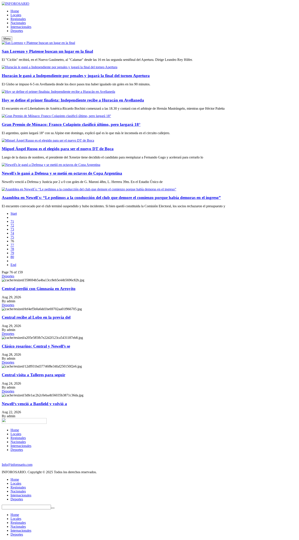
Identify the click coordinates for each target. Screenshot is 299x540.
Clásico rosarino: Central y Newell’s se (36, 346)
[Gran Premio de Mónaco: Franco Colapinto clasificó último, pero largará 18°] (56, 116)
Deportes (8, 276)
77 (12, 245)
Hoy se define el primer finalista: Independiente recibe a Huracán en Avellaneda (73, 100)
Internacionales (21, 446)
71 (12, 221)
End (13, 265)
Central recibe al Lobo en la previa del (36, 317)
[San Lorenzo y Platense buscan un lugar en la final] (38, 43)
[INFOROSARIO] (15, 3)
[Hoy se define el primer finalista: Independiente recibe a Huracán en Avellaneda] (58, 91)
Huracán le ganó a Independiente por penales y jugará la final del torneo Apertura (76, 75)
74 (12, 233)
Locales (16, 434)
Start (14, 213)
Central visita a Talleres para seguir (33, 375)
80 (12, 257)
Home (15, 430)
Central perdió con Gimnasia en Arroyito (39, 288)
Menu (7, 38)
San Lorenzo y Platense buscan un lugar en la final (47, 51)
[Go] (53, 508)
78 (12, 249)
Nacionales (18, 442)
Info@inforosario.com (17, 464)
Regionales (18, 438)
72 (12, 225)
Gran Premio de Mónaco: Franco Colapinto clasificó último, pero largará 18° (71, 124)
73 (12, 229)
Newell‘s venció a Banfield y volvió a (34, 403)
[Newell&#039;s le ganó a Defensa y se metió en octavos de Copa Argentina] (51, 165)
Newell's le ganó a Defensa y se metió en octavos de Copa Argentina (62, 173)
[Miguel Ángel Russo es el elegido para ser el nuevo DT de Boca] (48, 140)
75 (12, 237)
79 (12, 253)
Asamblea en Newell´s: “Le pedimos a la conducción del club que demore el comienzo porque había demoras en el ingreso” (111, 197)
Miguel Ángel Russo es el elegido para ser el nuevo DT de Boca (58, 148)
